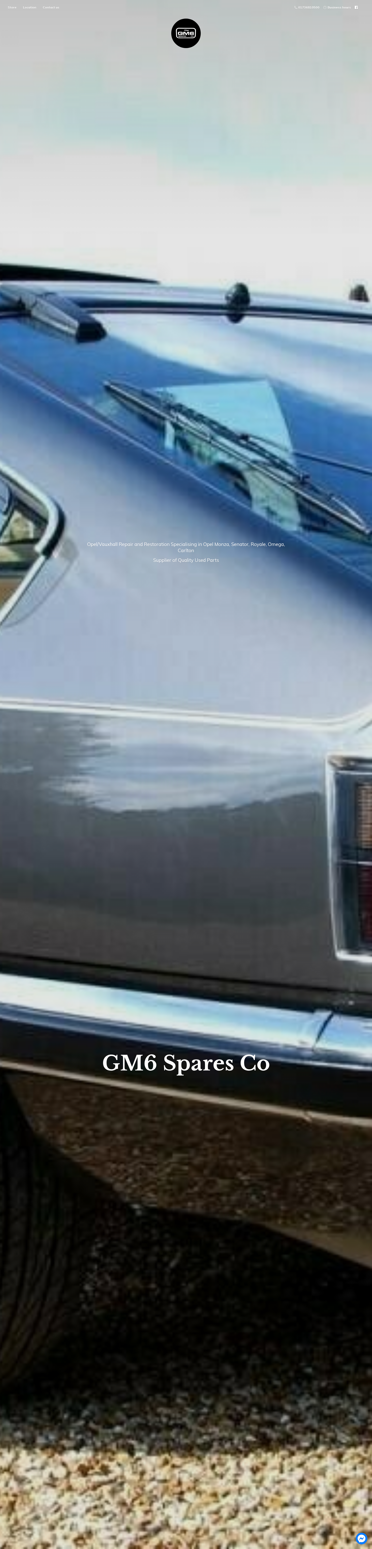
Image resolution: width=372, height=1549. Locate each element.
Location (29, 7)
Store (12, 7)
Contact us (51, 7)
